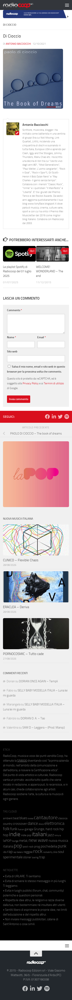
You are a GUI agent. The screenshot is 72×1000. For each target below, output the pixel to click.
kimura (58, 835)
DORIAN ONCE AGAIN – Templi (38, 681)
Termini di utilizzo (54, 383)
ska (55, 852)
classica (62, 818)
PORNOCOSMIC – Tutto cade (23, 654)
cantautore (46, 817)
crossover (20, 824)
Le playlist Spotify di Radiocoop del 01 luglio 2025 (17, 271)
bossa (30, 818)
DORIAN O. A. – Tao (33, 718)
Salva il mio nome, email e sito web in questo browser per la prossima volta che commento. (36, 369)
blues (23, 818)
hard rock (52, 829)
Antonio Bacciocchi (18, 43)
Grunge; (39, 829)
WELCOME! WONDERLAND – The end (49, 271)
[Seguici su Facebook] (47, 416)
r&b (5, 852)
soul (61, 852)
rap (10, 851)
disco (41, 824)
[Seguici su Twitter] (60, 416)
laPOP (7, 841)
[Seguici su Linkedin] (53, 416)
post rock (28, 846)
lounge (15, 841)
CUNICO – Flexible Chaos (20, 560)
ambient (8, 818)
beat (16, 818)
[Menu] (67, 5)
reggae (28, 852)
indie (14, 834)
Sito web (12, 351)
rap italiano (18, 852)
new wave (38, 840)
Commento (14, 310)
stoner (27, 857)
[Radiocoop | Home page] (23, 5)
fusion (21, 829)
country (7, 824)
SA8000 (22, 760)
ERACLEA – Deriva (16, 607)
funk (13, 829)
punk (62, 846)
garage (29, 829)
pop (18, 846)
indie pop (26, 835)
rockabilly (48, 852)
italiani (39, 834)
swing (35, 857)
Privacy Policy (31, 383)
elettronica (54, 823)
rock (37, 851)
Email (41, 337)
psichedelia (49, 846)
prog (37, 846)
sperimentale (13, 857)
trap (42, 857)
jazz (51, 835)
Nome (11, 337)
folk (6, 828)
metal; (23, 841)
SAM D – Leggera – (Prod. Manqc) (43, 727)
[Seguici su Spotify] (66, 416)
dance (33, 823)
